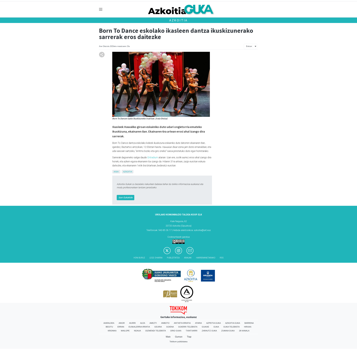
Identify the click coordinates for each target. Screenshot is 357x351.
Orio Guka (175, 331)
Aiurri (132, 323)
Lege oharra (155, 258)
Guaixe (205, 327)
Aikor (122, 323)
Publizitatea (173, 258)
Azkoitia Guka (232, 323)
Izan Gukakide (125, 197)
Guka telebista (231, 327)
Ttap (189, 337)
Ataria (198, 323)
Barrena (249, 323)
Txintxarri (191, 331)
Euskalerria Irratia (139, 327)
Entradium (152, 157)
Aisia (116, 172)
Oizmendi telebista (155, 331)
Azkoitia (178, 20)
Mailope (125, 331)
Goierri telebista (187, 327)
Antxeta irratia (182, 323)
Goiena (170, 327)
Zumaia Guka (228, 331)
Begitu (109, 327)
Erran (120, 327)
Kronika (112, 331)
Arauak (188, 258)
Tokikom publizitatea (178, 341)
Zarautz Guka (209, 331)
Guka (216, 327)
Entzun (249, 46)
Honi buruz (139, 258)
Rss (222, 258)
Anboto (165, 323)
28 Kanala (244, 331)
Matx (168, 337)
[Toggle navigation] (101, 9)
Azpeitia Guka (213, 323)
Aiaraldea (108, 323)
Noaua (137, 331)
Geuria (158, 327)
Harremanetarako (205, 258)
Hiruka (247, 327)
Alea (142, 323)
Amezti (153, 323)
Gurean (178, 337)
